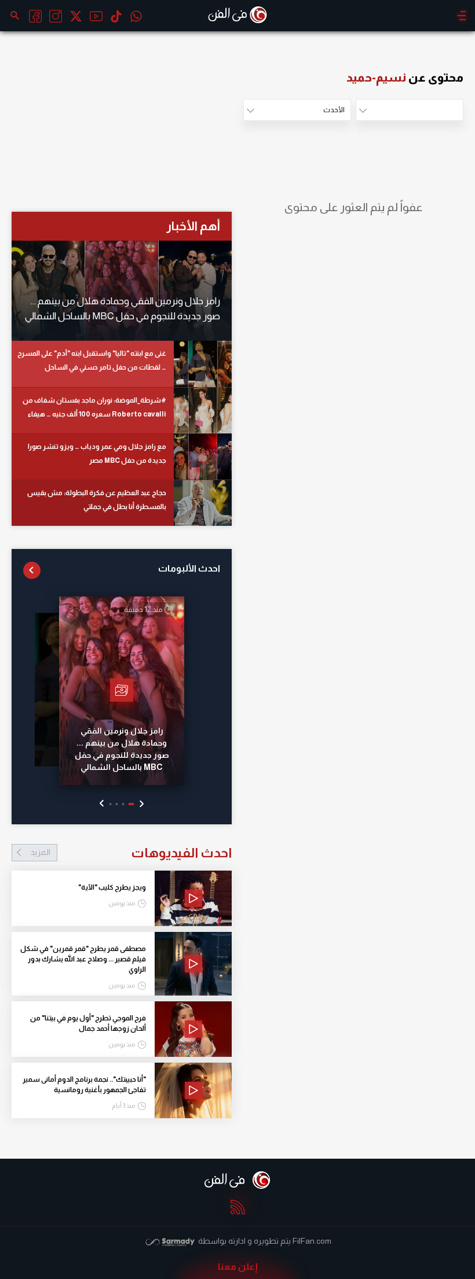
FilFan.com (312, 1240)
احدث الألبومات (189, 568)
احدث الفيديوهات (131, 852)
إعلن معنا (238, 1266)
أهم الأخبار (193, 226)
